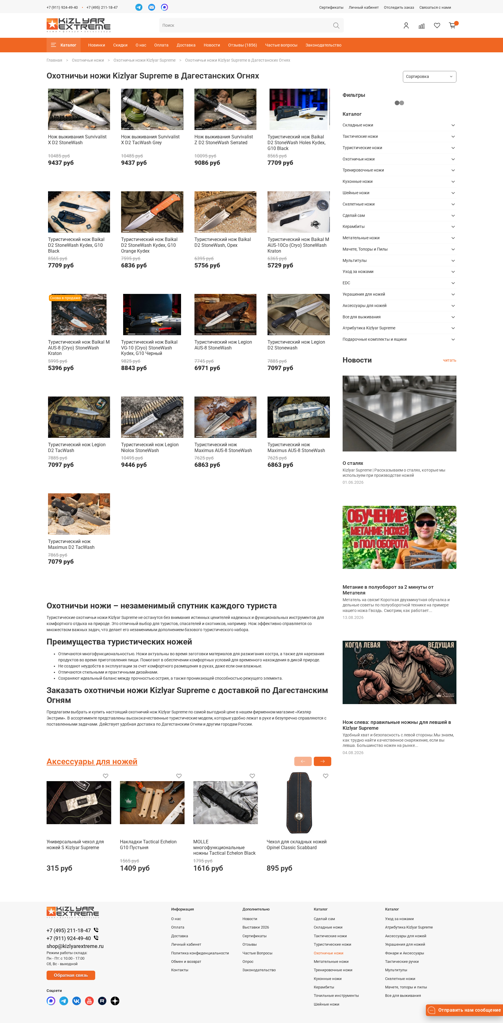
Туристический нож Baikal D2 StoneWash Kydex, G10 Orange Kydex (149, 245)
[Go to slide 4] (75, 126)
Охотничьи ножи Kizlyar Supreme (145, 60)
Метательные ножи (361, 237)
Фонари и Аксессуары (404, 953)
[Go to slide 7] (97, 126)
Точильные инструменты (336, 995)
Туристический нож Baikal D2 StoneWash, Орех (222, 242)
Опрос (248, 961)
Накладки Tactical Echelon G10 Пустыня (148, 844)
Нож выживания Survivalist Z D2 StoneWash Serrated (223, 139)
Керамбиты (354, 226)
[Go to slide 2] (60, 126)
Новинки (96, 45)
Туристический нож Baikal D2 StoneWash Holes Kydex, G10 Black (296, 142)
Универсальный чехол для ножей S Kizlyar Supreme (75, 844)
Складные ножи (358, 125)
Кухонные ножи (358, 181)
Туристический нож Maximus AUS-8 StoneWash (223, 447)
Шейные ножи (356, 192)
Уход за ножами (358, 271)
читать (449, 360)
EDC (346, 283)
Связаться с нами (435, 7)
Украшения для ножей (364, 294)
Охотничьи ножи (88, 60)
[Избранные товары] (437, 25)
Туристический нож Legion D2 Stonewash (296, 345)
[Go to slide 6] (90, 126)
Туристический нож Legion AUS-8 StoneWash (223, 345)
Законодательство (323, 45)
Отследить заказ (399, 7)
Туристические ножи (362, 147)
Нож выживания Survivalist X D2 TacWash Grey (150, 139)
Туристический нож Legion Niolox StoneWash (150, 447)
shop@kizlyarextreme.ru (75, 946)
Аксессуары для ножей (365, 305)
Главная (54, 60)
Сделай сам (354, 215)
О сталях (353, 463)
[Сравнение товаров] (421, 25)
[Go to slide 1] (52, 126)
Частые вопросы (281, 45)
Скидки (120, 45)
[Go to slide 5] (82, 126)
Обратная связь (71, 975)
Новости (212, 45)
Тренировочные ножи (363, 170)
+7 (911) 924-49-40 (62, 7)
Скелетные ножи (359, 204)
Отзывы (249, 944)
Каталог (68, 45)
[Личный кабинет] (406, 25)
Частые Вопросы (257, 953)
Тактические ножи (360, 136)
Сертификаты (331, 7)
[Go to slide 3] (67, 126)
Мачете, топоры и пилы (406, 987)
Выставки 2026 (255, 927)
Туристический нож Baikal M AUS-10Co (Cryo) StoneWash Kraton (298, 245)
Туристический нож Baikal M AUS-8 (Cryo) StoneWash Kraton (79, 347)
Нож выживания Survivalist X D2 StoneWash (77, 139)
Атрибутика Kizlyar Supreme (369, 328)
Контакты (179, 970)
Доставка (186, 45)
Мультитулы (355, 260)
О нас (141, 45)
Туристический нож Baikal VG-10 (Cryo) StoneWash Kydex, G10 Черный (149, 347)
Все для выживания (362, 317)
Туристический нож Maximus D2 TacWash (71, 544)
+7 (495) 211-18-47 (102, 7)
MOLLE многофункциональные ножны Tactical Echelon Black (224, 847)
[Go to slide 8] (105, 126)
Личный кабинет (364, 7)
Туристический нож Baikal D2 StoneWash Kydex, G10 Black (76, 245)
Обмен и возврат (186, 961)
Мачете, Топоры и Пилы (365, 249)
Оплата (161, 45)
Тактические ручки (402, 961)
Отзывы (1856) (242, 45)
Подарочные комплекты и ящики (375, 339)
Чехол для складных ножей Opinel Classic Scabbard (297, 844)
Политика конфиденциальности (200, 953)
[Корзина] (452, 25)
